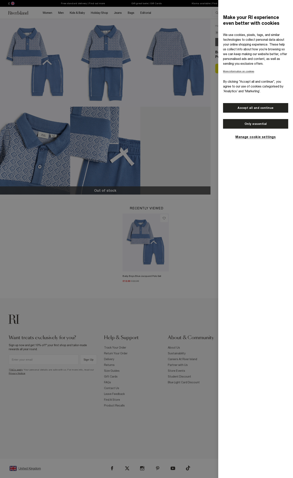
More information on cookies (238, 71)
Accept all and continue (256, 107)
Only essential (256, 123)
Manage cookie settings (255, 137)
